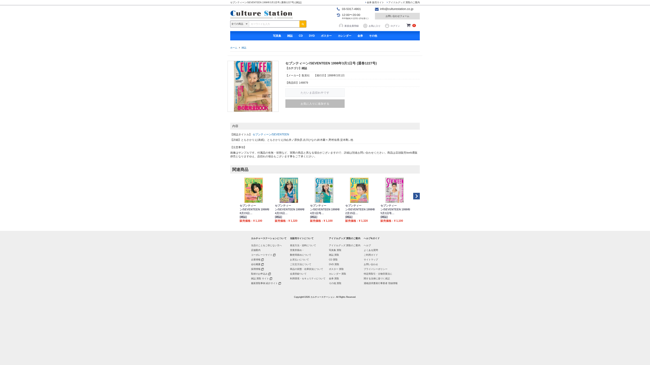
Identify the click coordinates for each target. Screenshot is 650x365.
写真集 (277, 35)
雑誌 (290, 35)
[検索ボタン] (302, 24)
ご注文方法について (300, 264)
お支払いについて (299, 259)
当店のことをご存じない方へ (266, 245)
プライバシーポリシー (375, 269)
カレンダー (344, 35)
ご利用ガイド (371, 254)
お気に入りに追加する (315, 103)
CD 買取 (333, 259)
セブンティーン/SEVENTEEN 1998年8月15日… (254, 209)
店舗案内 (256, 250)
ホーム (233, 47)
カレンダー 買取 (337, 273)
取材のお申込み (259, 273)
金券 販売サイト (375, 2)
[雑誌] (243, 216)
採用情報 (256, 269)
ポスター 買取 (336, 269)
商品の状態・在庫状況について (306, 269)
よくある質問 (371, 250)
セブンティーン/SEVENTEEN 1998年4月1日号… (325, 209)
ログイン (395, 26)
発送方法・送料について (303, 245)
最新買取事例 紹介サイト (264, 283)
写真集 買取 (335, 250)
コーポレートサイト (261, 254)
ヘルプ (367, 245)
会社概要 (256, 264)
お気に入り (375, 26)
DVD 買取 (334, 264)
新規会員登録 (351, 26)
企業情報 (256, 259)
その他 (373, 35)
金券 (360, 35)
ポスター (326, 35)
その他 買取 (335, 283)
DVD (312, 35)
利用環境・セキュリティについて (308, 278)
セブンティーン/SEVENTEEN (271, 134)
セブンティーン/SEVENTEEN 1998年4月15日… (290, 209)
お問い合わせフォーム (397, 16)
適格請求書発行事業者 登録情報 (381, 283)
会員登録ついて (298, 273)
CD (301, 35)
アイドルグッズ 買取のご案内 (404, 2)
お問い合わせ (371, 264)
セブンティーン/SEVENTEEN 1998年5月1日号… (395, 209)
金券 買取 (334, 278)
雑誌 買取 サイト (260, 278)
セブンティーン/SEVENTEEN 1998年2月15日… (360, 209)
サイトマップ (371, 259)
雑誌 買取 (334, 254)
